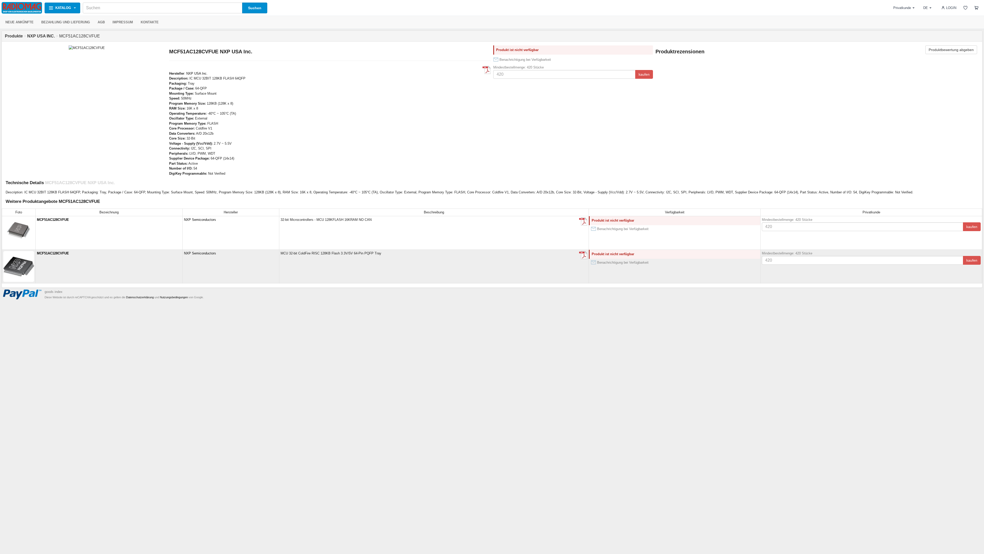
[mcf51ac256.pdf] (583, 255)
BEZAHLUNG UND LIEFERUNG (65, 22)
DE (925, 8)
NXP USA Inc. (197, 73)
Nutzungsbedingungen (174, 297)
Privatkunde (902, 8)
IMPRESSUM (122, 22)
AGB (101, 22)
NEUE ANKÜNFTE (19, 22)
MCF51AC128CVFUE (53, 220)
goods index (54, 292)
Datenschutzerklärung (140, 297)
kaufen (644, 74)
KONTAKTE (150, 22)
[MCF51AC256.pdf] (487, 70)
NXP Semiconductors (200, 220)
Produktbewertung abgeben (951, 50)
